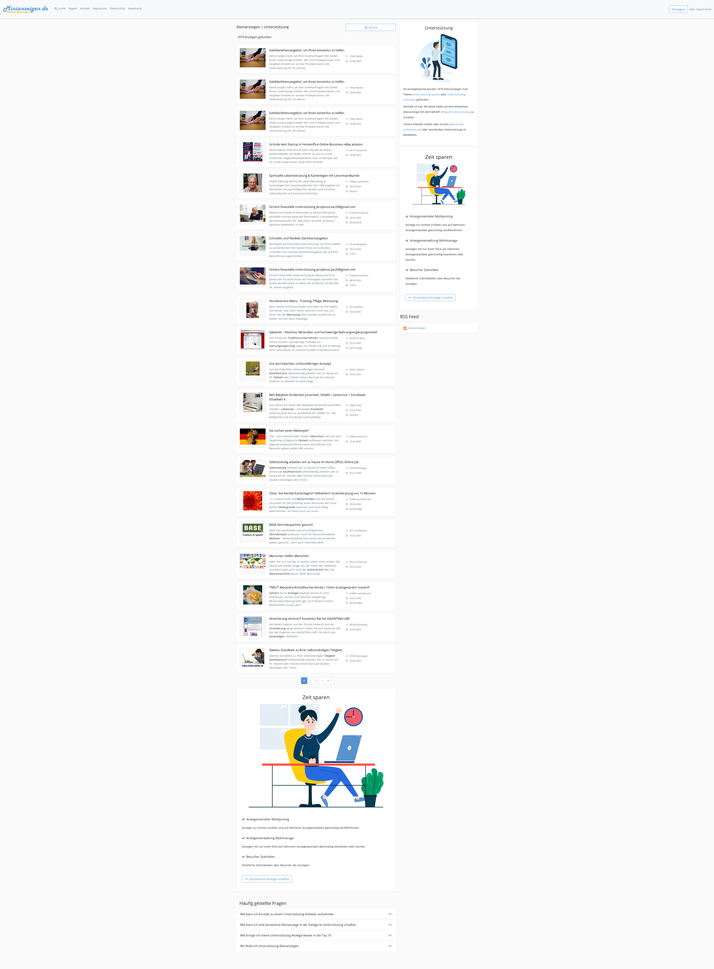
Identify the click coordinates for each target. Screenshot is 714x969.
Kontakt (85, 8)
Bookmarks (135, 8)
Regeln (73, 8)
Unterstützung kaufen (426, 94)
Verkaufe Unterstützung (455, 112)
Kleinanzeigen (417, 328)
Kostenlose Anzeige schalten (270, 879)
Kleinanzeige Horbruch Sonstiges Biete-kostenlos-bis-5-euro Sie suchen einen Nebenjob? (292, 427)
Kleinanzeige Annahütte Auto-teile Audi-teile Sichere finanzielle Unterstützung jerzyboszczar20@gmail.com (304, 203)
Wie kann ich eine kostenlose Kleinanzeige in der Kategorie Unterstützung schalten (298, 925)
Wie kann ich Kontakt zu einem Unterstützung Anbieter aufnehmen (287, 914)
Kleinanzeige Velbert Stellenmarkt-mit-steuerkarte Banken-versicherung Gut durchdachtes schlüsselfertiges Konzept (309, 360)
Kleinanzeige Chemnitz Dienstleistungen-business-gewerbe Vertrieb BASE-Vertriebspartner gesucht (299, 521)
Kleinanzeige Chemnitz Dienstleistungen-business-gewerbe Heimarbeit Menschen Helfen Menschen (299, 552)
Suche (62, 8)
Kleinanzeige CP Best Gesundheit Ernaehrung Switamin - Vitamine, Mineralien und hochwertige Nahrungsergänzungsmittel (314, 329)
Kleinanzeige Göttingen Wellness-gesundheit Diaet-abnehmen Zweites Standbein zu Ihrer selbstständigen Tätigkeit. (309, 647)
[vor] (322, 680)
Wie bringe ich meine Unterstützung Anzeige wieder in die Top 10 (285, 935)
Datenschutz (117, 8)
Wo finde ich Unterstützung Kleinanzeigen (269, 946)
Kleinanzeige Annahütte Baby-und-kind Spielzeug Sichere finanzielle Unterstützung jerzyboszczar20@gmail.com (307, 266)
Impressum (100, 8)
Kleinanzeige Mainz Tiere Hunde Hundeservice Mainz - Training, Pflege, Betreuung (288, 297)
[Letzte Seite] (328, 680)
